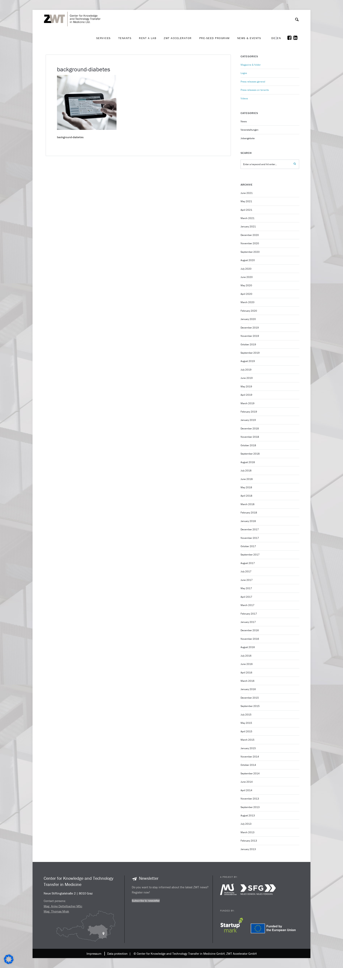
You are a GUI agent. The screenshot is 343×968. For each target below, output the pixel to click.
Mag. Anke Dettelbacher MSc (63, 906)
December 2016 (250, 630)
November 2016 (250, 639)
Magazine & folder (251, 64)
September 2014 (250, 773)
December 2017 (250, 529)
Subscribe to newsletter (146, 900)
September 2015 (250, 706)
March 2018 (247, 504)
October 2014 (248, 765)
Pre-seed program (214, 38)
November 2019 (250, 336)
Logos (244, 73)
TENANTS (125, 38)
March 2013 (247, 832)
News (244, 121)
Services (103, 38)
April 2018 (246, 495)
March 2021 (247, 218)
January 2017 (248, 622)
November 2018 (250, 437)
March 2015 (247, 739)
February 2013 (249, 840)
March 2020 (247, 302)
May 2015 (246, 723)
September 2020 (250, 252)
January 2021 (248, 226)
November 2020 (250, 243)
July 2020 (246, 268)
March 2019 (247, 403)
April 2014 (246, 790)
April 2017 (246, 596)
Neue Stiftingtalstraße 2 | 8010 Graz (68, 893)
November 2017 (250, 538)
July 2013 (246, 823)
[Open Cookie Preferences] (8, 963)
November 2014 (250, 756)
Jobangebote (248, 138)
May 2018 (246, 487)
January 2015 (248, 748)
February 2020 (249, 310)
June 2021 (247, 193)
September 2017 (250, 554)
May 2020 (246, 285)
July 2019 (246, 369)
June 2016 (247, 664)
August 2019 (248, 361)
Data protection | (118, 954)
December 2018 (250, 428)
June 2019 (247, 378)
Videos (244, 98)
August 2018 (248, 462)
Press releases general (253, 81)
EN (279, 38)
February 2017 (249, 613)
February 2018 (249, 512)
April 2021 (246, 210)
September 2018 (250, 453)
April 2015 (246, 731)
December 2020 (250, 235)
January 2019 (248, 420)
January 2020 (248, 319)
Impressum (94, 954)
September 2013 (250, 807)
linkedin (296, 37)
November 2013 (250, 798)
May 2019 (246, 386)
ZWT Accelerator (178, 38)
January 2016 (248, 689)
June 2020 (247, 277)
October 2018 (248, 445)
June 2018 (247, 479)
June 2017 (247, 580)
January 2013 (248, 849)
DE (273, 38)
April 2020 (246, 294)
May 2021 (246, 201)
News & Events (249, 38)
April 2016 (246, 672)
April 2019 (246, 394)
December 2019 (250, 327)
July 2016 (246, 655)
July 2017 (246, 571)
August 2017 (248, 563)
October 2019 (248, 344)
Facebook (290, 37)
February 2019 (249, 411)
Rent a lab (147, 38)
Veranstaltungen (249, 129)
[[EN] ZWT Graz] (73, 8)
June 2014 (247, 781)
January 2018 (248, 521)
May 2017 (246, 588)
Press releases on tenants (255, 90)
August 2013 (248, 815)
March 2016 (247, 681)
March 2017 (247, 605)
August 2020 (248, 260)
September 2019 (250, 352)
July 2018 (246, 470)
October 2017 (248, 546)
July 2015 (246, 714)
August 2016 (248, 647)
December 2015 (250, 697)
